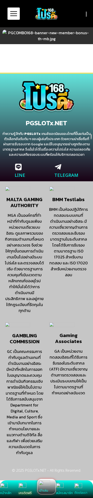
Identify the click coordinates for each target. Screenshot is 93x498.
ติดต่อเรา (80, 492)
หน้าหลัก (5, 493)
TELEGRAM (66, 175)
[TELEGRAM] (58, 167)
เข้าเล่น (43, 490)
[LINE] (18, 167)
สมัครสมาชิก (64, 493)
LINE (20, 175)
